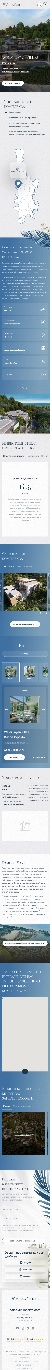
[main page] (13, 4)
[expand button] (25, 386)
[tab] (14, 456)
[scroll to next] (45, 613)
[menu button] (45, 4)
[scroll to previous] (40, 613)
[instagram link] (23, 1328)
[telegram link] (33, 1328)
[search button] (25, 1071)
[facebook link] (28, 1328)
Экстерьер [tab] (9, 566)
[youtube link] (17, 1328)
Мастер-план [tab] (25, 566)
